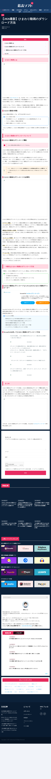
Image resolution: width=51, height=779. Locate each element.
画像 (13, 10)
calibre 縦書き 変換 (8, 691)
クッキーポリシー (28, 714)
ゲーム (26, 10)
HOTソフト (6, 10)
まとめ (6, 53)
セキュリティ (33, 10)
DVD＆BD (19, 10)
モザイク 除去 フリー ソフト (20, 686)
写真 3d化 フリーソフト (9, 689)
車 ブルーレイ (22, 691)
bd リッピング (39, 686)
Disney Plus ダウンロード (24, 683)
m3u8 (16, 691)
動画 (40, 10)
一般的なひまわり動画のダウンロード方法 (15, 50)
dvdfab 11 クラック (8, 686)
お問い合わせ (27, 711)
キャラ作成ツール (20, 689)
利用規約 (26, 717)
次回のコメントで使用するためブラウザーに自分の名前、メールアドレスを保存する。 (25, 469)
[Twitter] (44, 713)
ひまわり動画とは (9, 43)
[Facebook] (41, 713)
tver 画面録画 (38, 689)
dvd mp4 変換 (30, 686)
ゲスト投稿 (26, 726)
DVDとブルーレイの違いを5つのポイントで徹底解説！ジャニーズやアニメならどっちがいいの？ (9, 719)
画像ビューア (34, 683)
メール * (7, 451)
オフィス (46, 10)
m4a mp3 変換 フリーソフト (32, 691)
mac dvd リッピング (30, 689)
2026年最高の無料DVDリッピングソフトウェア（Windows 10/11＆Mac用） (9, 713)
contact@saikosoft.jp (27, 625)
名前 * (6, 457)
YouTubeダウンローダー (39, 423)
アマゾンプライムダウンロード (11, 683)
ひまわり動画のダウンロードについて (14, 46)
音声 (20, 11)
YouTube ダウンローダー (33, 293)
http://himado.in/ (14, 97)
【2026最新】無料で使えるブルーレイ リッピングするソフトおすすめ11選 (9, 730)
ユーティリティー (27, 11)
